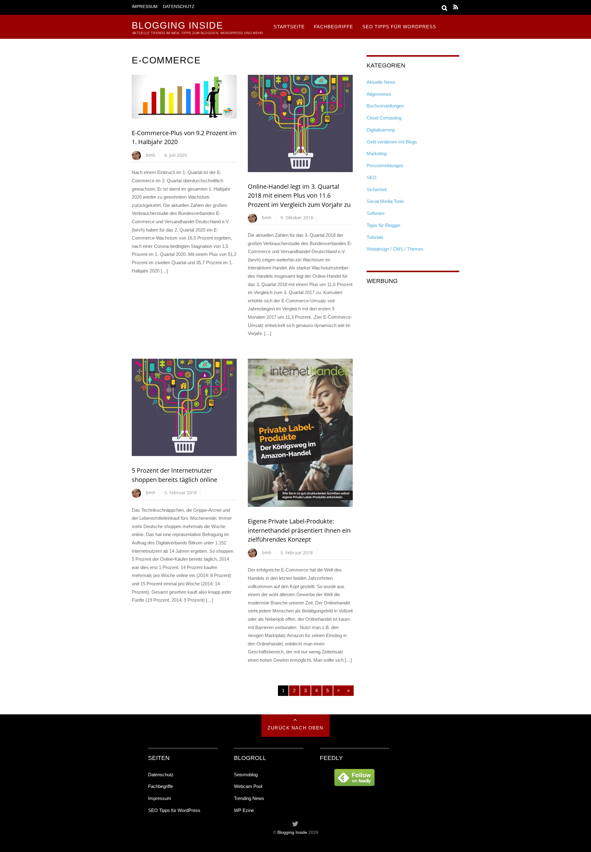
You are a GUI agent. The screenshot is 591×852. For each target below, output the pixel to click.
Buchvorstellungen (385, 105)
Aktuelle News (381, 82)
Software (375, 213)
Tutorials (375, 237)
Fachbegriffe (333, 26)
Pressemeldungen (385, 165)
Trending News (249, 798)
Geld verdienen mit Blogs (392, 141)
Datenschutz (179, 6)
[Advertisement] (413, 330)
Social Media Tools (385, 201)
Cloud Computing (384, 117)
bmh (150, 155)
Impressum (145, 6)
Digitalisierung (381, 129)
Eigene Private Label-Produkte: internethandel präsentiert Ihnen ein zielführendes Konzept (299, 530)
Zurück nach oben (295, 727)
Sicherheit (377, 189)
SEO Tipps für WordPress (399, 26)
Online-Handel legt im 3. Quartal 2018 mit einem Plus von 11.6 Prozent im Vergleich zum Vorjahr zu (299, 195)
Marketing (377, 153)
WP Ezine (244, 810)
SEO (371, 177)
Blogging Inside (292, 832)
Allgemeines (379, 94)
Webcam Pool (248, 786)
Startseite (289, 26)
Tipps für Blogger (383, 225)
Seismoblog (246, 774)
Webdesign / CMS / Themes (395, 249)
